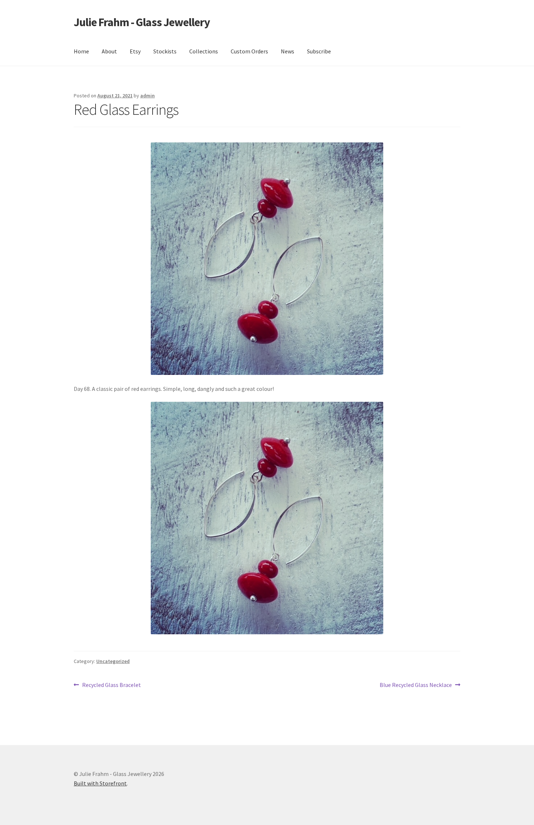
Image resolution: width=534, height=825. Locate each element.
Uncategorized (113, 661)
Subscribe (319, 51)
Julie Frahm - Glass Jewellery (142, 22)
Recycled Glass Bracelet (111, 685)
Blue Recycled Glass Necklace (416, 685)
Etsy (135, 51)
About (109, 51)
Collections (203, 51)
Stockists (165, 51)
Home (81, 51)
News (287, 51)
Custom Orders (249, 51)
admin (147, 95)
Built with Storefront (100, 783)
